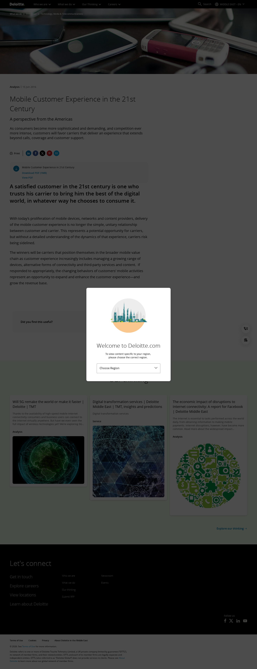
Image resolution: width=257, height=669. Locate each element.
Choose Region (109, 368)
